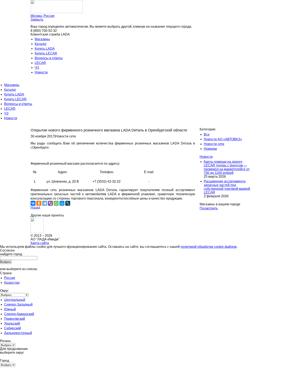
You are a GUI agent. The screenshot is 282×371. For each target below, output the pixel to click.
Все (207, 134)
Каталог (41, 44)
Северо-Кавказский (19, 314)
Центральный (14, 299)
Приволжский (14, 318)
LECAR (40, 63)
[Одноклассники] (38, 203)
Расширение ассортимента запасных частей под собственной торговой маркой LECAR (227, 187)
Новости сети (214, 144)
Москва (43, 16)
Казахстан (12, 282)
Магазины (42, 39)
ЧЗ (37, 67)
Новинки (210, 148)
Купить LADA (45, 48)
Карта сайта (40, 243)
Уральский (12, 323)
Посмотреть (209, 208)
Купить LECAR (46, 53)
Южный (10, 309)
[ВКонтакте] (33, 203)
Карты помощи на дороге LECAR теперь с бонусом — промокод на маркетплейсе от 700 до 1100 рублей (227, 167)
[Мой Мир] (61, 203)
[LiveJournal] (67, 203)
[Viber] (50, 203)
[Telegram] (44, 203)
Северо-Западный (18, 304)
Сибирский (12, 328)
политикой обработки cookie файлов (209, 246)
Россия (9, 278)
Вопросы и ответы (49, 58)
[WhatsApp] (56, 203)
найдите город (11, 254)
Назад (35, 207)
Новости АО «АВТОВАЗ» (223, 139)
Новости (41, 72)
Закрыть (37, 19)
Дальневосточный (18, 333)
